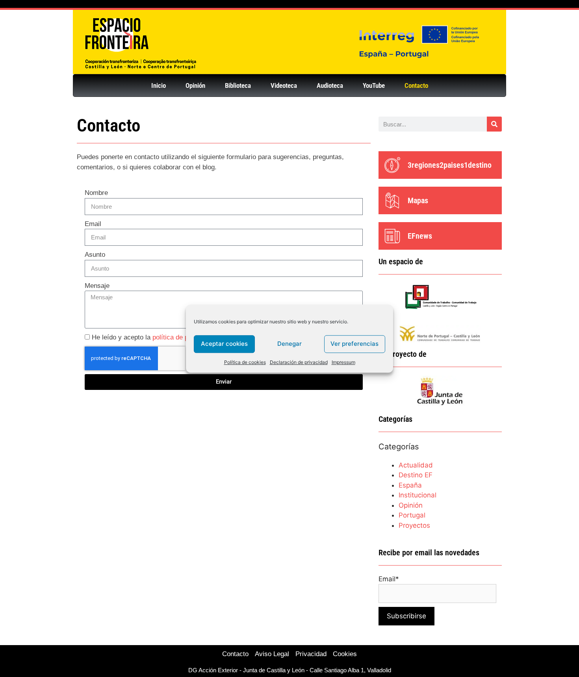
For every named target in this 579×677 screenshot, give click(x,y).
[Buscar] (494, 124)
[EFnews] (392, 236)
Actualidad (416, 465)
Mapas (418, 200)
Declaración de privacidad (299, 362)
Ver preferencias (354, 343)
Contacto (416, 85)
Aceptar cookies (224, 343)
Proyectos (414, 525)
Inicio (158, 85)
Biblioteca (238, 85)
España (410, 485)
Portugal (412, 515)
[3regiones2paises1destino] (392, 165)
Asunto (95, 254)
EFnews (420, 236)
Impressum (343, 362)
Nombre (96, 193)
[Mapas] (392, 200)
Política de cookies (245, 362)
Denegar (289, 343)
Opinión (195, 85)
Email (93, 224)
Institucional (417, 495)
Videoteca (284, 85)
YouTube (374, 85)
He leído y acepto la (153, 337)
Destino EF (415, 475)
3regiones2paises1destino (450, 165)
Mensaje (97, 285)
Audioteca (330, 85)
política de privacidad (183, 337)
